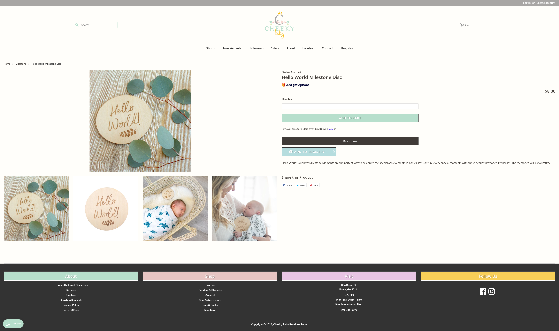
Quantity (287, 99)
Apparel (210, 294)
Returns (71, 290)
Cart (468, 25)
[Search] (77, 25)
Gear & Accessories (210, 300)
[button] (309, 151)
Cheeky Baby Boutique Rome (290, 324)
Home (7, 63)
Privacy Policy (71, 305)
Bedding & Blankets (210, 290)
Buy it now (350, 141)
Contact (71, 294)
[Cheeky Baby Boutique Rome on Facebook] (483, 293)
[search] (98, 25)
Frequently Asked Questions (71, 285)
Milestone (20, 63)
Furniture (210, 285)
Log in (527, 3)
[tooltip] (333, 151)
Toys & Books (210, 305)
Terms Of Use (71, 309)
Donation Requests (71, 300)
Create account (546, 3)
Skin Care (210, 309)
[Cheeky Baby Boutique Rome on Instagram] (491, 293)
